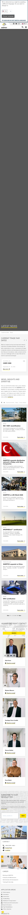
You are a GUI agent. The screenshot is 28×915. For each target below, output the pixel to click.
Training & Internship (8, 882)
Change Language (8, 16)
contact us (10, 397)
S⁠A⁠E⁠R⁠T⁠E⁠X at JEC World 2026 (13, 495)
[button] (25, 27)
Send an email (11, 663)
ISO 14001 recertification (11, 426)
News (16, 402)
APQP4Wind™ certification (12, 530)
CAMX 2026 (7, 363)
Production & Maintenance (9, 877)
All (4, 402)
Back (8, 615)
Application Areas (8, 890)
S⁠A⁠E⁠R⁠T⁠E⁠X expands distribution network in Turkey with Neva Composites (14, 462)
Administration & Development (10, 879)
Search (14, 633)
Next (20, 615)
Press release (22, 402)
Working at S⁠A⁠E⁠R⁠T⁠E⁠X (8, 875)
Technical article (10, 402)
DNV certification (9, 599)
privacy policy (4, 808)
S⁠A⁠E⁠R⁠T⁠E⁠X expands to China (13, 564)
